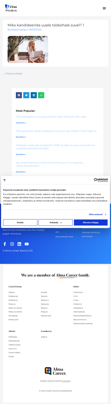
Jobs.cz (12, 292)
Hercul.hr (13, 349)
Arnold (44, 292)
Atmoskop (13, 316)
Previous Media (12, 73)
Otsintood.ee (79, 312)
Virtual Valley (14, 352)
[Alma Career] (55, 371)
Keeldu (20, 222)
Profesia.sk (13, 296)
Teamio (44, 296)
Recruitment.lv (79, 319)
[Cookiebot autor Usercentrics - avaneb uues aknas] (96, 180)
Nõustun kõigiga (91, 222)
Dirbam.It (77, 304)
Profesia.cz (13, 300)
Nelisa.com (13, 319)
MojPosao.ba (14, 341)
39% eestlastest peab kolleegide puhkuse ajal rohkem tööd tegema (56, 131)
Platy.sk (44, 312)
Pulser (11, 356)
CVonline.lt (78, 292)
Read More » (21, 123)
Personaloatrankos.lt (82, 316)
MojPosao (13, 337)
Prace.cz (12, 304)
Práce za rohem (15, 312)
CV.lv (75, 296)
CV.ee (75, 300)
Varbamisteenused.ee (83, 323)
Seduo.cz (45, 300)
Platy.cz (44, 308)
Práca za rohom (15, 308)
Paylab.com (46, 316)
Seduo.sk (45, 304)
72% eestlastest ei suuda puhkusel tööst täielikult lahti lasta (51, 116)
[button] (104, 8)
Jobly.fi (44, 337)
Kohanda (54, 222)
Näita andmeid (96, 214)
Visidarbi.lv (78, 308)
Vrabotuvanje (14, 345)
